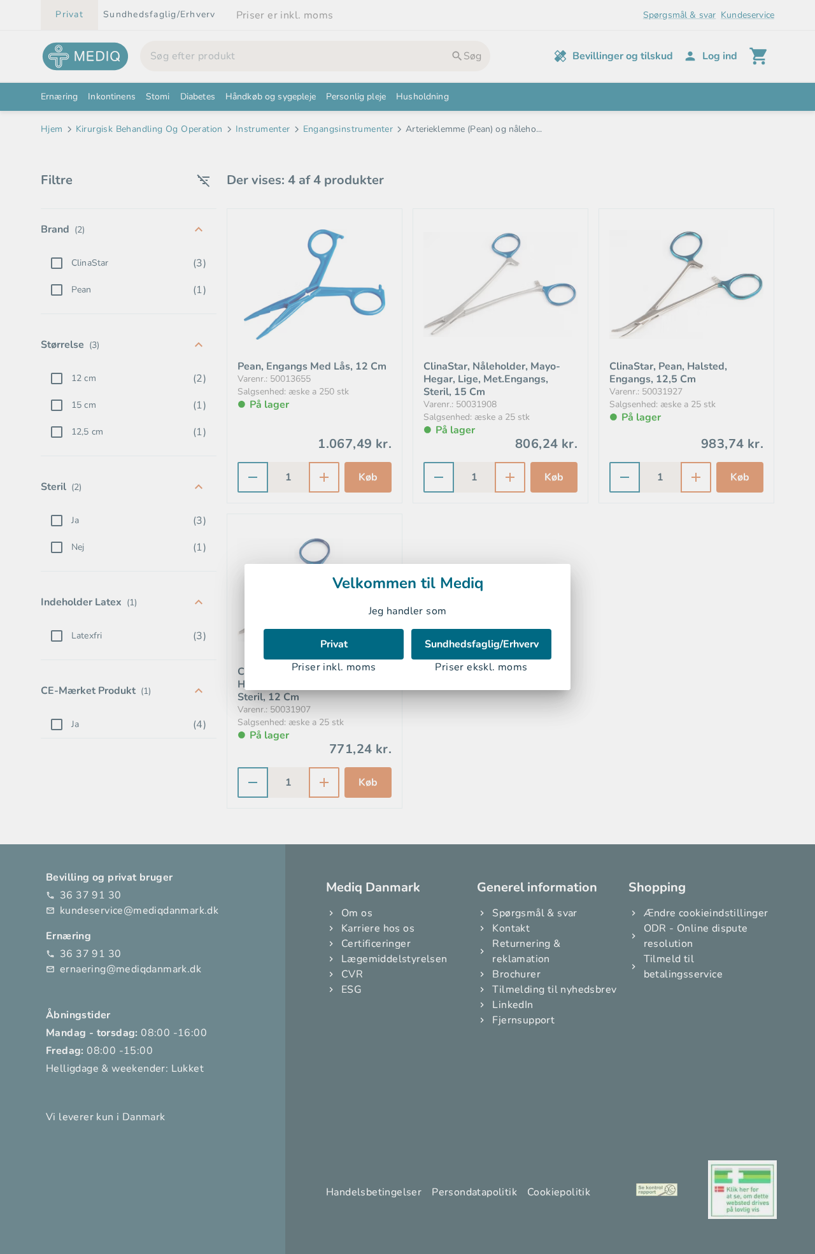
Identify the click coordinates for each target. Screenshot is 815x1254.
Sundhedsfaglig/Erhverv (482, 644)
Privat (334, 644)
